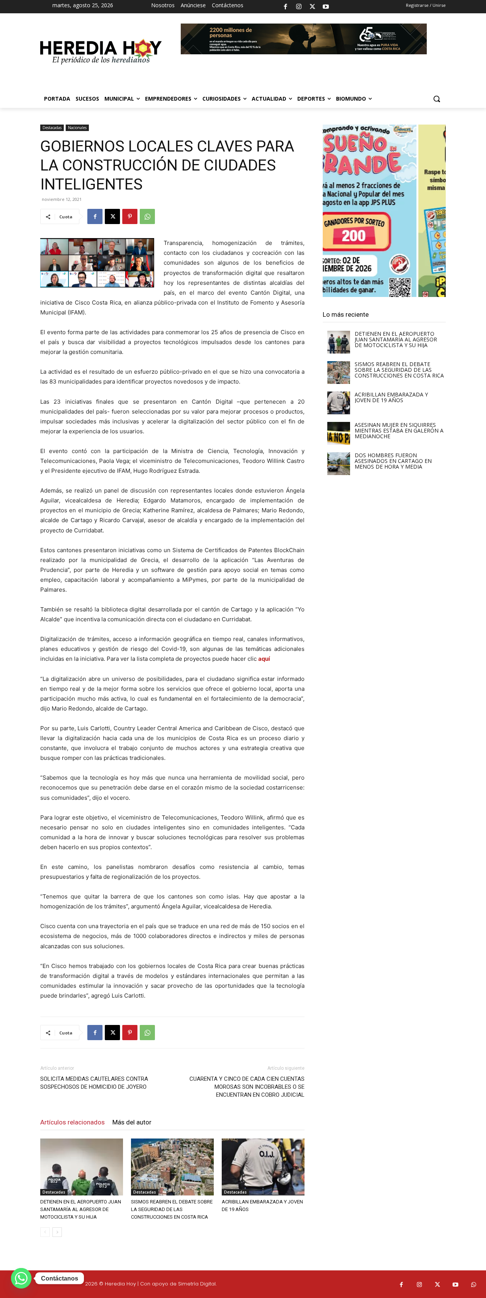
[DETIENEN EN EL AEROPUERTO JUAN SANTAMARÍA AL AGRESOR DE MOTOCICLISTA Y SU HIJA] (81, 1167)
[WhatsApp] (147, 216)
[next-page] (57, 1232)
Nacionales (77, 127)
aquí (264, 658)
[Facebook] (285, 7)
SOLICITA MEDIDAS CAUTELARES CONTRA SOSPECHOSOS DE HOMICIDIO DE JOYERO (94, 1082)
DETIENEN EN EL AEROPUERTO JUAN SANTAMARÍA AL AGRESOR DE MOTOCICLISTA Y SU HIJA (80, 1209)
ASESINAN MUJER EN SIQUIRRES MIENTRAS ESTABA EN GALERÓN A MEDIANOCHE (399, 430)
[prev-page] (45, 1232)
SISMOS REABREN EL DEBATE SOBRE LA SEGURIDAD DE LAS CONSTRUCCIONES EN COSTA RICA (172, 1209)
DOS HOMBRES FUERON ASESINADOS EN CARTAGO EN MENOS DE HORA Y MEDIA (393, 460)
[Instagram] (299, 7)
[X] (312, 7)
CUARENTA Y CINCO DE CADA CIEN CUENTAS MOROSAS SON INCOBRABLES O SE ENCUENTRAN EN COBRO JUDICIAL (247, 1086)
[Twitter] (438, 1285)
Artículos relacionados (72, 1122)
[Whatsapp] (474, 1285)
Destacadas (52, 127)
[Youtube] (325, 7)
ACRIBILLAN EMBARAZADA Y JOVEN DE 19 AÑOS (391, 397)
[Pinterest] (129, 216)
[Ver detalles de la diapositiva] (384, 211)
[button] (437, 99)
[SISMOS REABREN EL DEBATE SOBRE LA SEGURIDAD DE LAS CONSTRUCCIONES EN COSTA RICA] (172, 1167)
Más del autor (131, 1122)
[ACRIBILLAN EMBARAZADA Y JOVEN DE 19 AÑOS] (263, 1167)
